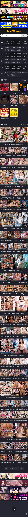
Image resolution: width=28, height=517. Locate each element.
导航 (2, 73)
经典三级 (13, 56)
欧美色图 (19, 60)
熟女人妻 (7, 50)
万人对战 (19, 41)
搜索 (24, 35)
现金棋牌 (19, 44)
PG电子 (7, 41)
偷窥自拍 (7, 60)
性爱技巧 (25, 68)
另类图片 (25, 62)
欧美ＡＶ (19, 47)
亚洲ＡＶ (7, 47)
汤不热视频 (25, 72)
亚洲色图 (13, 60)
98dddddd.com (14, 31)
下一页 (17, 468)
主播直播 (19, 50)
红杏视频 (7, 75)
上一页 (11, 468)
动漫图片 (25, 60)
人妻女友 (19, 66)
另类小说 (13, 68)
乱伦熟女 (19, 56)
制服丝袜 (7, 56)
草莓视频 (19, 72)
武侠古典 (25, 66)
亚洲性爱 (7, 53)
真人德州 (13, 41)
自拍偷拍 (13, 47)
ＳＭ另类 (25, 50)
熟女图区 (19, 62)
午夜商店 (13, 72)
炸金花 (13, 44)
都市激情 (7, 66)
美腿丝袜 (7, 62)
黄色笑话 (19, 68)
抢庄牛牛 (25, 44)
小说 (2, 67)
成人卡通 (19, 53)
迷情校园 (7, 68)
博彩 (2, 42)
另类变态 (25, 56)
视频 (2, 48)
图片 (2, 61)
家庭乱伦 (13, 66)
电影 (2, 55)
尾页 (22, 468)
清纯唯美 (13, 62)
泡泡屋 (13, 75)
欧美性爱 (25, 53)
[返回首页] (26, 513)
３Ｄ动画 (25, 47)
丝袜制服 (13, 50)
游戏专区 (25, 41)
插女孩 (7, 72)
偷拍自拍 (13, 53)
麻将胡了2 (6, 44)
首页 (6, 468)
